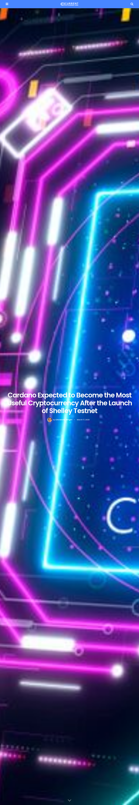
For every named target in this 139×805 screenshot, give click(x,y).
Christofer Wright (64, 419)
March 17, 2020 (83, 419)
